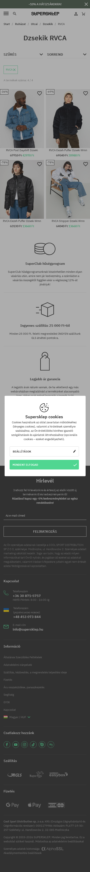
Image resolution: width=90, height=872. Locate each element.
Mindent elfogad (25, 465)
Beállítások (22, 451)
